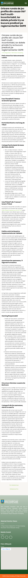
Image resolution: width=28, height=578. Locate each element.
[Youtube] (10, 537)
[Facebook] (2, 537)
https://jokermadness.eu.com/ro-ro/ (12, 210)
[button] (25, 3)
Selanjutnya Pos (14, 489)
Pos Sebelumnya (14, 485)
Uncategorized (6, 52)
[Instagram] (6, 537)
